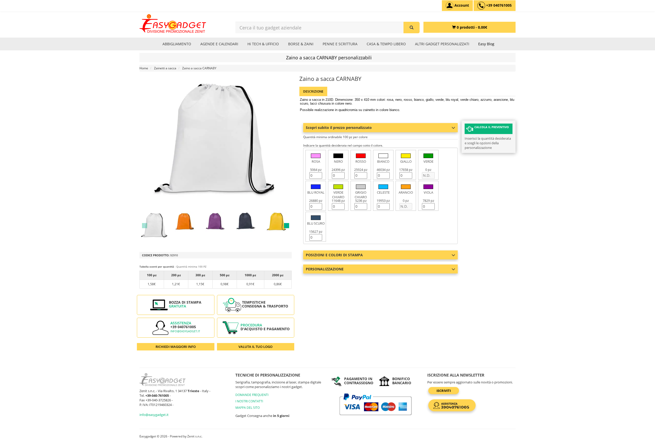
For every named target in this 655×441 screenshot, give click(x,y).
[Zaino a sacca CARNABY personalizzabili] (154, 225)
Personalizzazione (325, 269)
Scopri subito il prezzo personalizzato (339, 127)
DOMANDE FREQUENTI (251, 395)
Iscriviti (443, 390)
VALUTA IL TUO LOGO (255, 346)
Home (143, 68)
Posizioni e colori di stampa (334, 254)
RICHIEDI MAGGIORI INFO (176, 346)
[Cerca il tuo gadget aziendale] (411, 27)
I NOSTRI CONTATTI (249, 401)
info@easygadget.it (185, 331)
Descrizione (313, 91)
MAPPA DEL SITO (247, 407)
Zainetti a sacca (165, 68)
